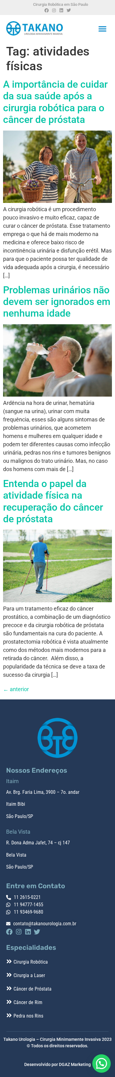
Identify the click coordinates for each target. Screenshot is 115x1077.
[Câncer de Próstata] (9, 988)
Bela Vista (16, 855)
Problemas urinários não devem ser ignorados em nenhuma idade (56, 301)
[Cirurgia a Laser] (9, 975)
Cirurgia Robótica (30, 962)
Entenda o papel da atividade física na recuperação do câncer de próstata (53, 501)
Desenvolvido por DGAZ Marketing (57, 1064)
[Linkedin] (61, 10)
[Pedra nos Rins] (9, 1015)
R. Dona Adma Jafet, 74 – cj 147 (38, 843)
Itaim (11, 804)
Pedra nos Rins (28, 1016)
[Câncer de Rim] (9, 1002)
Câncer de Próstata (32, 989)
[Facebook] (46, 10)
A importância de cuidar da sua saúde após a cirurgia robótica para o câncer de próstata (55, 101)
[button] (102, 28)
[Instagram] (54, 10)
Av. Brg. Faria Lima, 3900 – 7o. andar (42, 792)
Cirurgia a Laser (29, 975)
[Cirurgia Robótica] (9, 961)
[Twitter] (69, 10)
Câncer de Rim (27, 1002)
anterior (16, 689)
